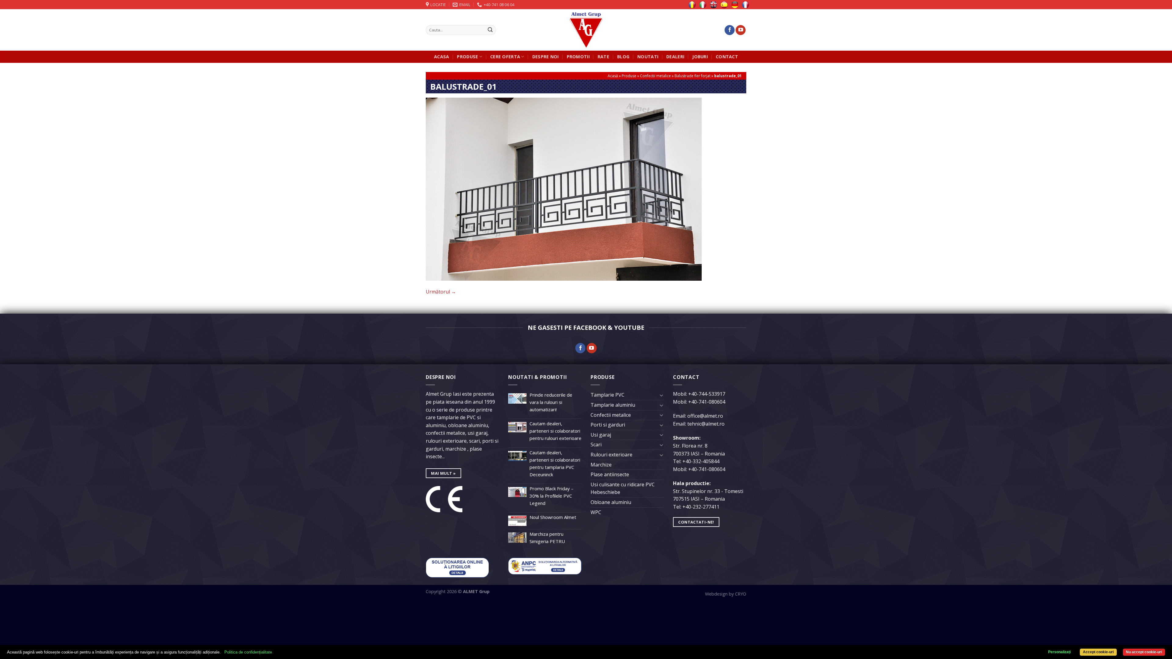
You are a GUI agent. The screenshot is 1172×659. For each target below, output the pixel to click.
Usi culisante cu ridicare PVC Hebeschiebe (623, 488)
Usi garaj (601, 434)
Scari (596, 444)
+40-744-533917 (706, 394)
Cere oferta (505, 56)
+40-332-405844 (700, 461)
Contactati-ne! (696, 522)
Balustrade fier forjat (693, 75)
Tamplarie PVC (607, 394)
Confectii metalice (655, 75)
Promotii (578, 56)
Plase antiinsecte (610, 474)
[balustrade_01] (564, 188)
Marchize (601, 464)
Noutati (647, 56)
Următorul (441, 291)
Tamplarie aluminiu (613, 405)
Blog (623, 56)
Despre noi (545, 56)
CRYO (740, 594)
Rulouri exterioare (611, 454)
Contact (727, 56)
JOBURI (700, 56)
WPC (596, 512)
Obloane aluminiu (611, 502)
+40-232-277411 (700, 506)
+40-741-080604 (706, 401)
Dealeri (675, 56)
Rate (603, 56)
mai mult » (443, 473)
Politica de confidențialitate (248, 652)
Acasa (441, 56)
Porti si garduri (608, 424)
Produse (467, 56)
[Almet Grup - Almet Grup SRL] (586, 30)
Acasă (613, 75)
